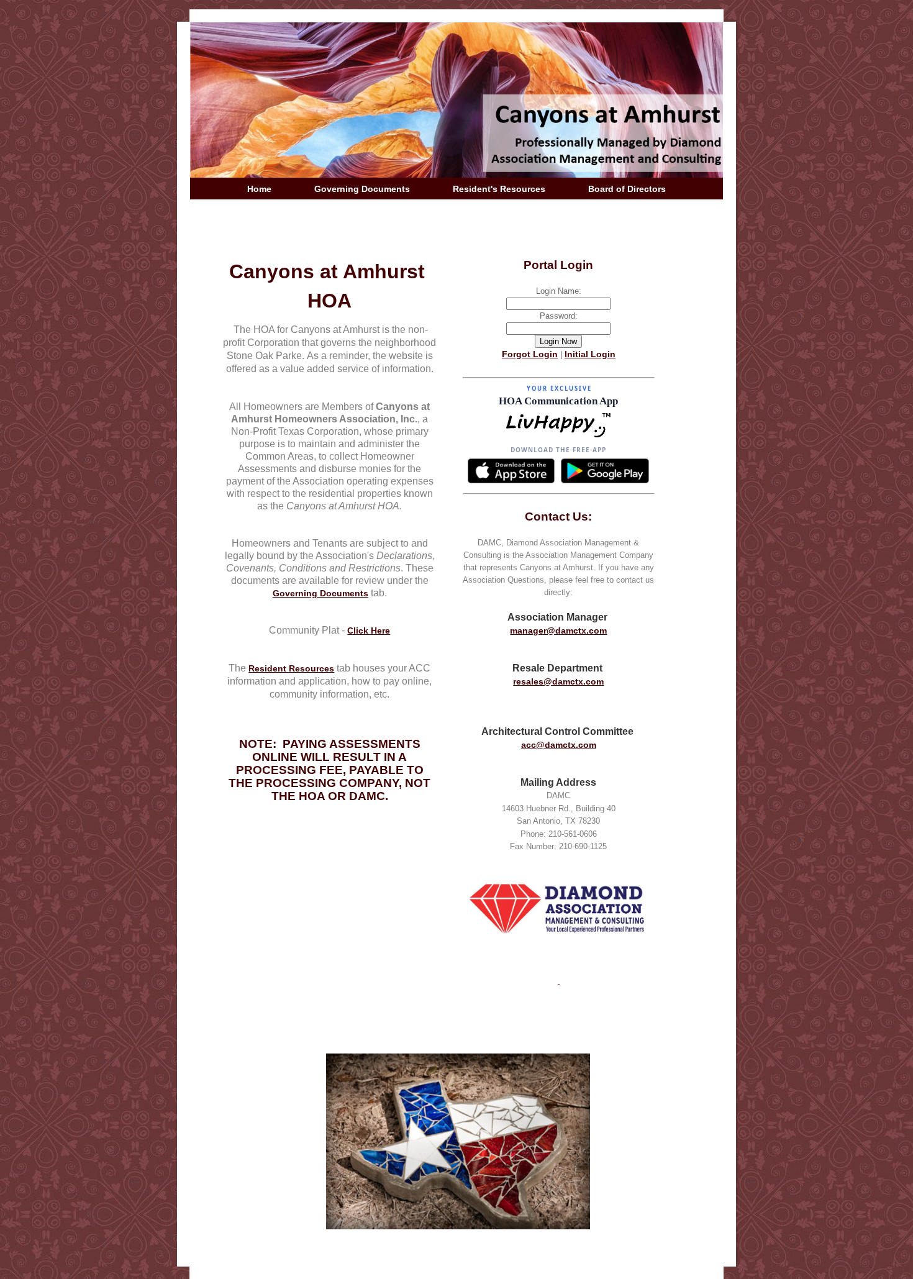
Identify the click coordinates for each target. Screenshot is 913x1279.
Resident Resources (291, 668)
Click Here (368, 630)
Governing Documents (362, 189)
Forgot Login (530, 354)
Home (259, 189)
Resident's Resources (499, 189)
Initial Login (590, 354)
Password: (559, 316)
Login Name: (558, 291)
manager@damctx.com (558, 630)
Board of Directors (627, 189)
